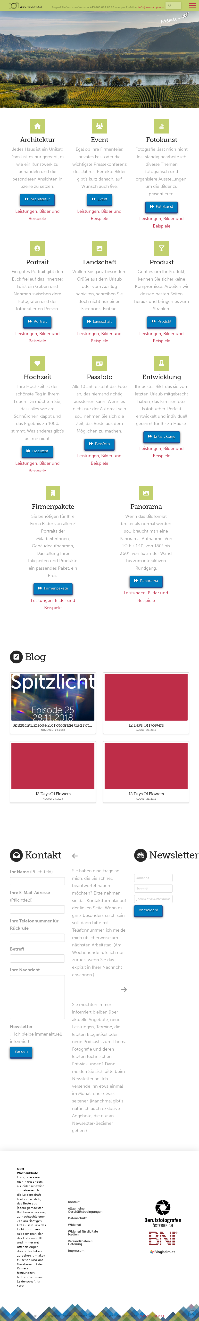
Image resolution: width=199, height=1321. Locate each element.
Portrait (40, 321)
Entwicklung (164, 436)
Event (102, 199)
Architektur (40, 199)
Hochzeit (40, 451)
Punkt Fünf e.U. (152, 1316)
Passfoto (102, 443)
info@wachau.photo (151, 7)
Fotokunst (164, 206)
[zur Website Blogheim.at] (163, 1252)
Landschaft (102, 321)
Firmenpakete (56, 588)
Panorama (149, 580)
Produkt (164, 321)
